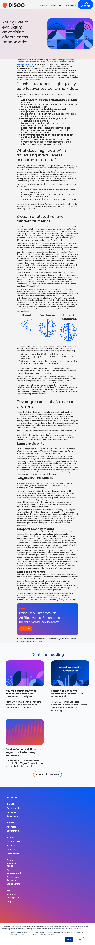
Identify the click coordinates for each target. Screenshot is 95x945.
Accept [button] (69, 940)
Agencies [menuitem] (11, 826)
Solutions (56, 5)
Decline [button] (79, 940)
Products (42, 5)
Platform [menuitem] (11, 812)
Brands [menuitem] (10, 822)
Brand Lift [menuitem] (11, 803)
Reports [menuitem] (10, 845)
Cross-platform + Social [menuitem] (12, 863)
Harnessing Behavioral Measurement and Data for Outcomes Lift (67, 693)
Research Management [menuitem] (13, 896)
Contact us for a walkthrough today (51, 597)
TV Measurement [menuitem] (13, 871)
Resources (70, 5)
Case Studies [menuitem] (13, 841)
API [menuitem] (8, 890)
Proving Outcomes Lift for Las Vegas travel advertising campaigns (23, 752)
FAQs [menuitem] (9, 901)
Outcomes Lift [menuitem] (13, 808)
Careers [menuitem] (10, 849)
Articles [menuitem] (10, 837)
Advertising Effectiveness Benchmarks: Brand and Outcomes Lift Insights (21, 693)
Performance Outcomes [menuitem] (13, 878)
